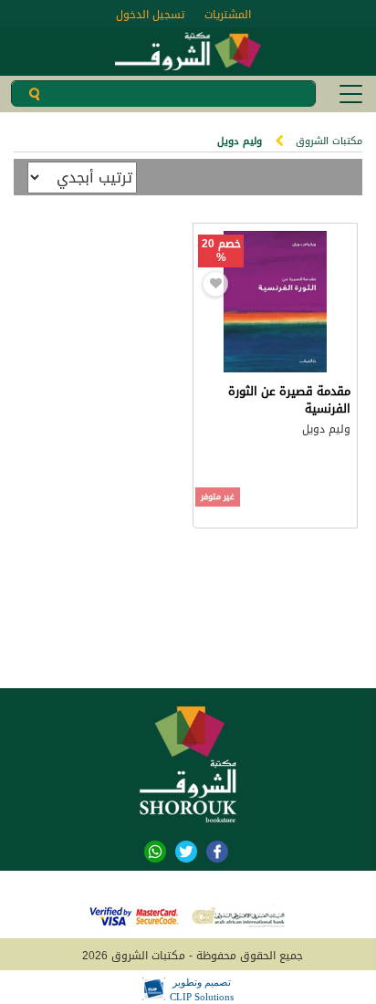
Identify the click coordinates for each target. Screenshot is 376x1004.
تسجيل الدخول (150, 15)
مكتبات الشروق (329, 141)
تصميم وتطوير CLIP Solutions (202, 989)
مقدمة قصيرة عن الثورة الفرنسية (289, 400)
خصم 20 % (221, 251)
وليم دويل (326, 429)
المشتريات (227, 15)
